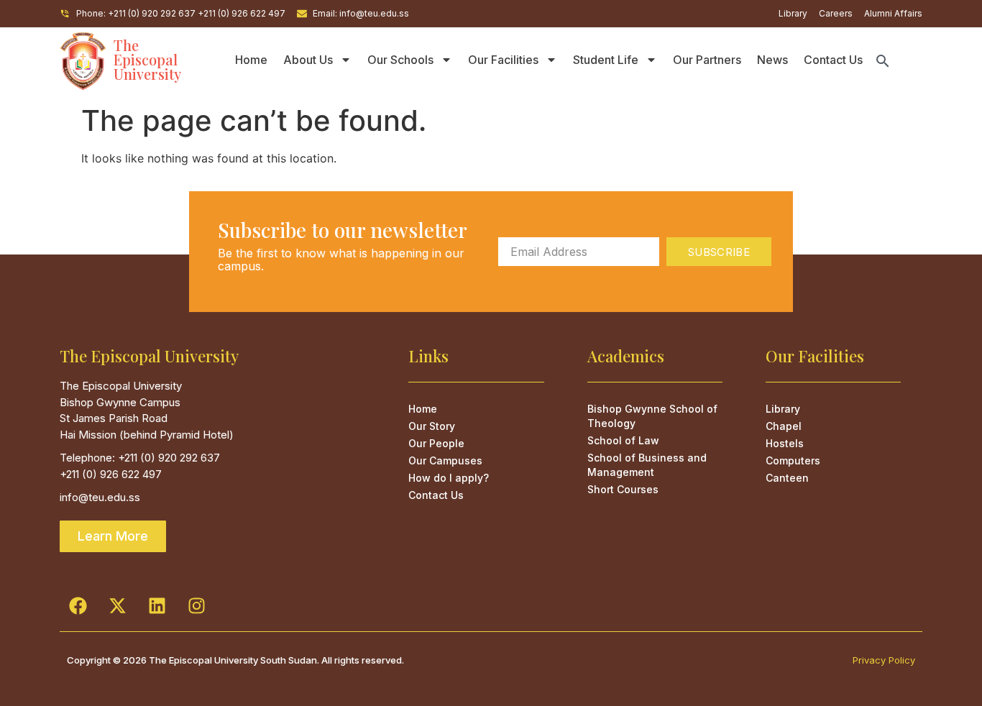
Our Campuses (445, 460)
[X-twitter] (117, 606)
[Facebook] (78, 606)
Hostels (785, 443)
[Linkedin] (157, 606)
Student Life (605, 59)
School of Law (623, 440)
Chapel (784, 426)
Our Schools (400, 59)
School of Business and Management (647, 464)
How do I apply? (448, 478)
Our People (436, 443)
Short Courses (623, 489)
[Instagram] (196, 606)
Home (251, 59)
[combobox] (898, 61)
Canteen (787, 478)
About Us (308, 59)
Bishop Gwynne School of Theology (652, 416)
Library (783, 409)
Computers (793, 460)
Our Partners (707, 59)
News (772, 59)
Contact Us (833, 59)
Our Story (431, 426)
